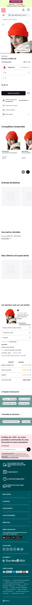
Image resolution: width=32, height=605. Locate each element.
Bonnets (5, 19)
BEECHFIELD (4, 56)
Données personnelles (10, 589)
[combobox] (16, 328)
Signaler (21, 362)
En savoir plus (13, 534)
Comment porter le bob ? (11, 422)
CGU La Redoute (21, 586)
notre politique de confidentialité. (10, 457)
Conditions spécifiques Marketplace (21, 580)
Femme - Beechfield (9, 399)
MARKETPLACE (6, 522)
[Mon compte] (23, 10)
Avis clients (5, 587)
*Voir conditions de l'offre (7, 453)
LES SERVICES (6, 501)
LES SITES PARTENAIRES (9, 515)
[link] (16, 100)
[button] (28, 10)
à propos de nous (7, 508)
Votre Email (5, 446)
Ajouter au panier (13, 93)
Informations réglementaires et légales (12, 584)
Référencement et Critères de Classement (14, 582)
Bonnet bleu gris (24, 403)
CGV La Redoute (6, 580)
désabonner (4, 456)
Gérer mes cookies (22, 589)
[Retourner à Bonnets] (3, 24)
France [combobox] (7, 601)
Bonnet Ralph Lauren (9, 403)
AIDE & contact (7, 494)
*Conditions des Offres (8, 591)
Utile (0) (11, 362)
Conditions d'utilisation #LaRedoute (19, 587)
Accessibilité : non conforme (18, 593)
